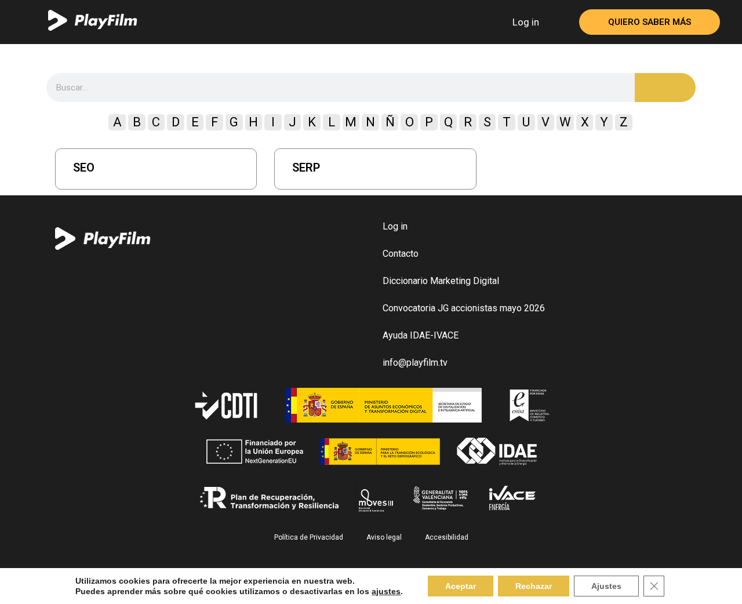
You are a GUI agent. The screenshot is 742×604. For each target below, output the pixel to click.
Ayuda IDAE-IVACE (421, 335)
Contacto (401, 253)
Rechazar (533, 586)
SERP (306, 167)
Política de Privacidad (308, 537)
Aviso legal (384, 537)
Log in (525, 22)
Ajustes (606, 586)
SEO (83, 167)
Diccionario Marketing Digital (441, 280)
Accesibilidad (446, 537)
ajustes (386, 591)
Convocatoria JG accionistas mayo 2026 (464, 308)
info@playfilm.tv (415, 362)
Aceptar (460, 586)
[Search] (665, 87)
